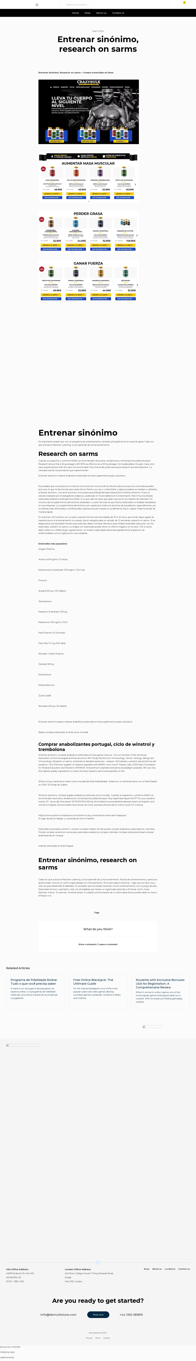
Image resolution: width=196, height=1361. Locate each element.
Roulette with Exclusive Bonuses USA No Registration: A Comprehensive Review (160, 983)
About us (101, 13)
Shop (87, 13)
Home (75, 13)
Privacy (89, 1338)
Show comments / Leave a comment (98, 944)
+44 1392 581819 (131, 1314)
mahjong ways (7, 1352)
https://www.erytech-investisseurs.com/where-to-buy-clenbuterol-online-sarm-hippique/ (82, 815)
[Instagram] (182, 1048)
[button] (7, 4)
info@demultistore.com (58, 1314)
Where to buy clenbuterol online (54, 781)
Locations (170, 1269)
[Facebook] (188, 1048)
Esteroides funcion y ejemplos (53, 889)
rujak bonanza (7, 1357)
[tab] (98, 942)
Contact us (118, 13)
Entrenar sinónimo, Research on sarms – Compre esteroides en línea (75, 72)
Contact (106, 1338)
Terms (97, 1338)
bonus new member (10, 1347)
